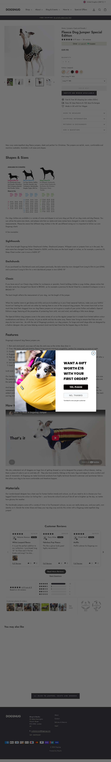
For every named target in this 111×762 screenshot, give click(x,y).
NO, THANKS (75, 395)
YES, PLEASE (76, 387)
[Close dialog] (93, 353)
